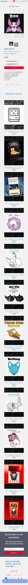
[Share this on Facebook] (10, 84)
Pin (8, 79)
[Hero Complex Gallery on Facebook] (12, 571)
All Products (11, 74)
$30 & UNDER (15, 72)
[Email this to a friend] (20, 84)
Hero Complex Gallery (15, 575)
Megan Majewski (9, 49)
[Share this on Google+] (17, 84)
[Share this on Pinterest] (13, 84)
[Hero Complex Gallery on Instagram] (16, 571)
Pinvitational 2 (8, 77)
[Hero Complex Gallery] (14, 1)
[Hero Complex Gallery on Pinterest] (14, 571)
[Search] (22, 1)
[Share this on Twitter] (6, 84)
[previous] (5, 23)
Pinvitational (14, 76)
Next (17, 6)
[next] (22, 23)
